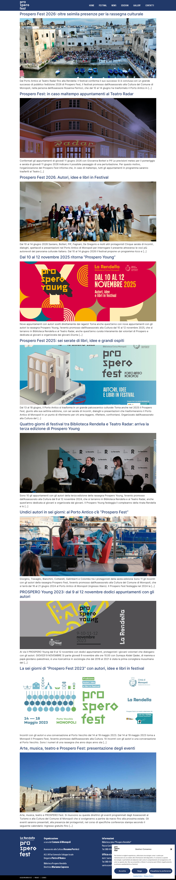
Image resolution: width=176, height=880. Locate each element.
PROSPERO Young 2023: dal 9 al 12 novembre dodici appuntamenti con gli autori (87, 594)
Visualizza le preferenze (160, 871)
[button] (171, 849)
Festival (103, 5)
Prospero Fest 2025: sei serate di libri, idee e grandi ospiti (72, 340)
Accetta (122, 871)
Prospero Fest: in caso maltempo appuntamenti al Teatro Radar (76, 93)
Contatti (149, 5)
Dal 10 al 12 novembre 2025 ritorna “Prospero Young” (68, 257)
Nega (139, 871)
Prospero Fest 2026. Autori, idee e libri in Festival (64, 177)
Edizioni (124, 5)
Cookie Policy (138, 876)
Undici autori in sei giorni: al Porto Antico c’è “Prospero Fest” (74, 512)
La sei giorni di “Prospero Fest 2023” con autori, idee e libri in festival (82, 668)
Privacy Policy (148, 876)
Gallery (137, 5)
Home (91, 5)
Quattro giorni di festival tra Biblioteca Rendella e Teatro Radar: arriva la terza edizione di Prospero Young (84, 426)
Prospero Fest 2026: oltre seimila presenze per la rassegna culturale (81, 14)
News (113, 5)
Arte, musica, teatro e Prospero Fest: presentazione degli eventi (77, 748)
